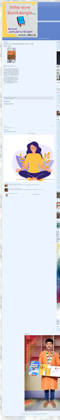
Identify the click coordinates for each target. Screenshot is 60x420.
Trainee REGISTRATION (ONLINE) (10, 131)
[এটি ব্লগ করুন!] (12, 97)
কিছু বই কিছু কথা (8, 98)
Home (58, 86)
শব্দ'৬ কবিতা (58, 99)
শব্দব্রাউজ (58, 96)
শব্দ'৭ (57, 105)
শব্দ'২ (57, 107)
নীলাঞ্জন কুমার (11, 98)
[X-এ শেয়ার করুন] (13, 97)
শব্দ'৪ (57, 100)
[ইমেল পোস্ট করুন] (10, 97)
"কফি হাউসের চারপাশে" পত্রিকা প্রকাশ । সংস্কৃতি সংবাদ (14, 183)
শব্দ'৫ (57, 98)
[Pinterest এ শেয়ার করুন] (15, 97)
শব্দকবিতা (58, 97)
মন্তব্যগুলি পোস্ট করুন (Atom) (10, 127)
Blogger (42, 413)
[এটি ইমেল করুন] (11, 97)
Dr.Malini (58, 126)
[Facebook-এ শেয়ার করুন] (14, 97)
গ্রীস (57, 184)
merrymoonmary (32, 413)
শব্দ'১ (57, 106)
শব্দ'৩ (57, 104)
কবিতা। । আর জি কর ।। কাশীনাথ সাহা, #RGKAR (14, 188)
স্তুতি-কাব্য (58, 101)
